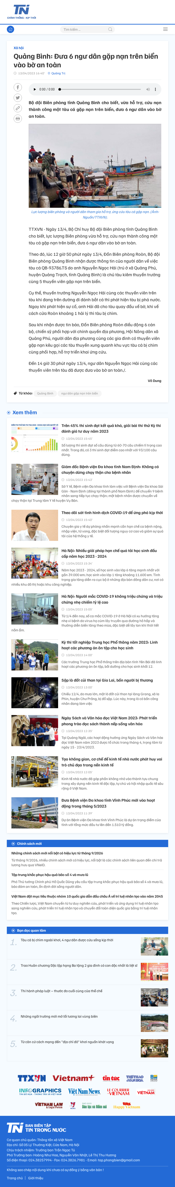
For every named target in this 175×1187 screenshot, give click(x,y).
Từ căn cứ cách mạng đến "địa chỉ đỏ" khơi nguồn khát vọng (67, 1041)
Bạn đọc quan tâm (31, 930)
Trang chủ (15, 1178)
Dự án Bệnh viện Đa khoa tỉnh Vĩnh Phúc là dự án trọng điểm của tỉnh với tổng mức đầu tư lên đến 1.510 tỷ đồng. (111, 822)
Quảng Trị (58, 73)
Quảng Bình (45, 393)
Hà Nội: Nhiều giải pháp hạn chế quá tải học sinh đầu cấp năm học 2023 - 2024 (109, 553)
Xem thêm (25, 412)
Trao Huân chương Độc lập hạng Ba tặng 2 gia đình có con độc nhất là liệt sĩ (79, 965)
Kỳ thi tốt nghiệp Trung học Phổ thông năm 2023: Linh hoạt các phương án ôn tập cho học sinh (110, 645)
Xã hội (19, 47)
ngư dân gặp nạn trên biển (79, 393)
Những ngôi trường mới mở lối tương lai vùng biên (59, 1016)
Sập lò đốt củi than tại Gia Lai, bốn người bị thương (107, 680)
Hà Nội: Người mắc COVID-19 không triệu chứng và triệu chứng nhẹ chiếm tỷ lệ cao (112, 599)
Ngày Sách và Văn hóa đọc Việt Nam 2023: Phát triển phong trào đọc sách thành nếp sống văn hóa (109, 720)
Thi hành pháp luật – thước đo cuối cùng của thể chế (61, 991)
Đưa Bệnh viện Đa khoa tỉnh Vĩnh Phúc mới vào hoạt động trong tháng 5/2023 (108, 803)
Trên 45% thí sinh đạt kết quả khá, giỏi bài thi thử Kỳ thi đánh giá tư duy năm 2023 (111, 428)
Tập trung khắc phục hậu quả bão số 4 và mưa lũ (49, 874)
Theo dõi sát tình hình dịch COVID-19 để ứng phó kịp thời (112, 512)
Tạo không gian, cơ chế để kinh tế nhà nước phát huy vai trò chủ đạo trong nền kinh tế (112, 761)
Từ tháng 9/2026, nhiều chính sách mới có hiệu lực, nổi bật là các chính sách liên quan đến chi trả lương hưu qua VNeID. (86, 862)
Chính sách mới (29, 843)
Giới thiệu (35, 1178)
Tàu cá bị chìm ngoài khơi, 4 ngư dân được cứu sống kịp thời (67, 940)
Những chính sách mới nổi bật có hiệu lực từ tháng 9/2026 (57, 853)
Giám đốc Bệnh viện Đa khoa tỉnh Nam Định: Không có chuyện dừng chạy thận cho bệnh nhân (110, 469)
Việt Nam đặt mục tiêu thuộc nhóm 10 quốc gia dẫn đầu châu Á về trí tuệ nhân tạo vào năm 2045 (87, 896)
